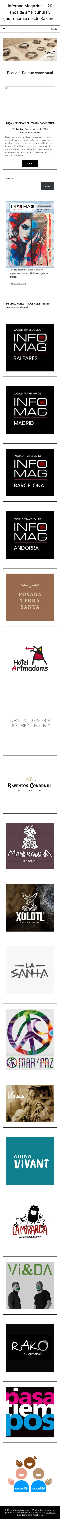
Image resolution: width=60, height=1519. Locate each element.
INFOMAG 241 (18, 283)
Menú (54, 29)
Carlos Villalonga (31, 132)
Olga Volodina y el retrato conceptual (30, 123)
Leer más (30, 163)
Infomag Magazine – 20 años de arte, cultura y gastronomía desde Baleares (30, 12)
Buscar (10, 178)
